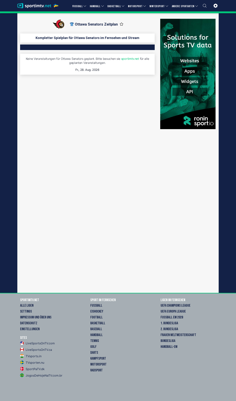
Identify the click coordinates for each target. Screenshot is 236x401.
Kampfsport (98, 358)
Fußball (96, 305)
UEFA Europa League (173, 311)
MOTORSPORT (135, 6)
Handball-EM (169, 347)
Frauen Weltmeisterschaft (178, 335)
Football (96, 317)
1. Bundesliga (169, 323)
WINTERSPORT (157, 6)
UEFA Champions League (175, 305)
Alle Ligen (27, 305)
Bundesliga (168, 341)
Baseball (96, 329)
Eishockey (96, 311)
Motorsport (98, 364)
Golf (93, 347)
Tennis (94, 341)
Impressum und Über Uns (35, 317)
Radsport (96, 370)
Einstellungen (30, 329)
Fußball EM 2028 (172, 317)
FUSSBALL (77, 6)
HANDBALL (95, 6)
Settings (26, 311)
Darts (94, 352)
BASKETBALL (114, 6)
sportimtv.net (130, 59)
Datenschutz (28, 323)
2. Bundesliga (169, 329)
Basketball (97, 323)
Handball (96, 335)
